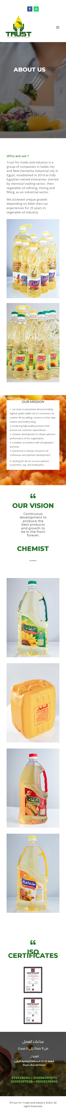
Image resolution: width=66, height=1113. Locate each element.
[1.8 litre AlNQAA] (33, 656)
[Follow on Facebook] (29, 9)
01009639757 (44, 1078)
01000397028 (22, 1081)
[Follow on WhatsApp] (36, 9)
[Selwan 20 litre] (33, 741)
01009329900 (47, 1081)
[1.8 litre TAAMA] (33, 911)
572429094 (21, 1078)
